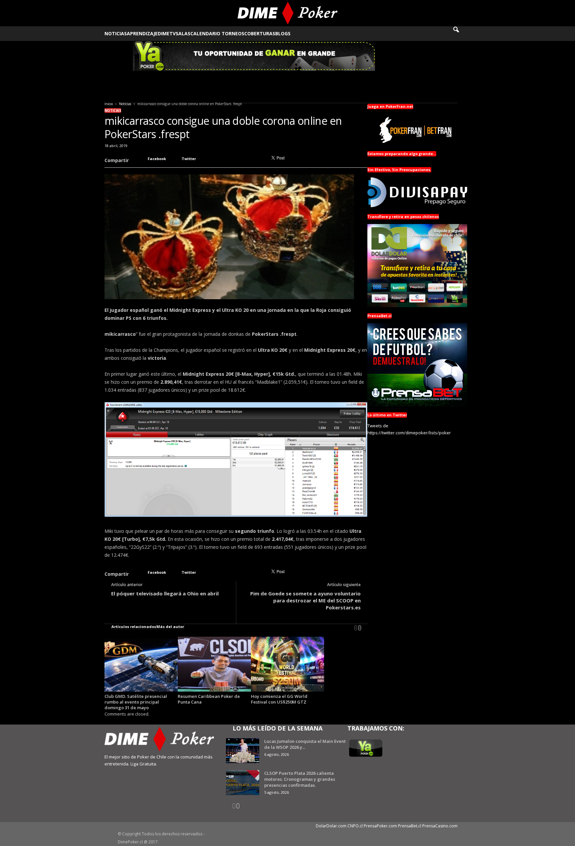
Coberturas (259, 33)
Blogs (282, 33)
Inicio (108, 104)
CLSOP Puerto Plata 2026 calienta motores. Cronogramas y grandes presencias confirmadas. (299, 779)
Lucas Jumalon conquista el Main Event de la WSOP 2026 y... (305, 744)
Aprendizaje (142, 33)
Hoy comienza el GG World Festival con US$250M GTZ (279, 699)
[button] (460, 33)
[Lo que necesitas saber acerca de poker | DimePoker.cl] (288, 13)
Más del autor (170, 626)
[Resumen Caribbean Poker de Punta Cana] (214, 664)
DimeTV (167, 33)
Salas (183, 33)
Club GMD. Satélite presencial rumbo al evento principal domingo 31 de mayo (135, 702)
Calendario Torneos (217, 33)
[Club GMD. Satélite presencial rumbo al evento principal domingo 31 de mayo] (141, 664)
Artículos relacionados (133, 626)
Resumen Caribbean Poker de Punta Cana (209, 699)
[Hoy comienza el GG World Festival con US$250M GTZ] (287, 664)
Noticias (115, 33)
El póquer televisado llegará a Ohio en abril (165, 593)
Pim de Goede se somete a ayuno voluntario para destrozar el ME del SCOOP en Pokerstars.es (305, 600)
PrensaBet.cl (409, 826)
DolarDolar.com (331, 826)
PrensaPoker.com (380, 826)
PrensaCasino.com (440, 826)
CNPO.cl (355, 826)
